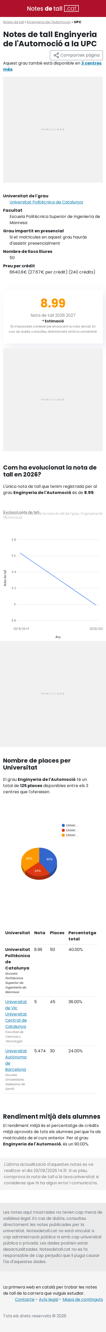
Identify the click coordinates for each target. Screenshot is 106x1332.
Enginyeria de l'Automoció (49, 22)
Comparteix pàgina (79, 55)
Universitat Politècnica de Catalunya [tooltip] (46, 202)
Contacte (24, 1299)
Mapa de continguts (83, 1299)
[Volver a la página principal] (53, 8)
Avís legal (48, 1299)
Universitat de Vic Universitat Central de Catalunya (16, 1014)
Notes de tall (13, 22)
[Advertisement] (53, 130)
